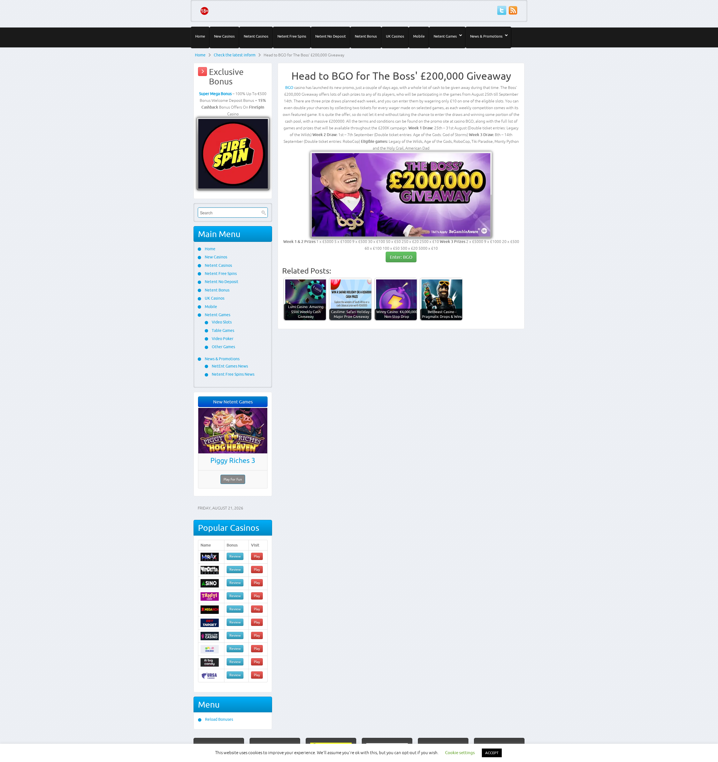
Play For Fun (233, 479)
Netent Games (445, 36)
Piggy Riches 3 (232, 460)
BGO (289, 87)
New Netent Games (233, 401)
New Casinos (224, 36)
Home (200, 36)
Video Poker (222, 338)
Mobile (419, 36)
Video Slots (221, 322)
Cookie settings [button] (460, 752)
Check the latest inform (235, 55)
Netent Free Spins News (232, 374)
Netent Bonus (366, 36)
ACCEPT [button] (491, 753)
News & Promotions (486, 36)
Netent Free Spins (291, 36)
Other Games (223, 347)
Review (235, 556)
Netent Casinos (256, 36)
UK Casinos (395, 36)
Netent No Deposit (330, 36)
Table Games (222, 330)
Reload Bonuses (218, 719)
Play (257, 556)
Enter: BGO (401, 257)
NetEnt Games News (229, 366)
